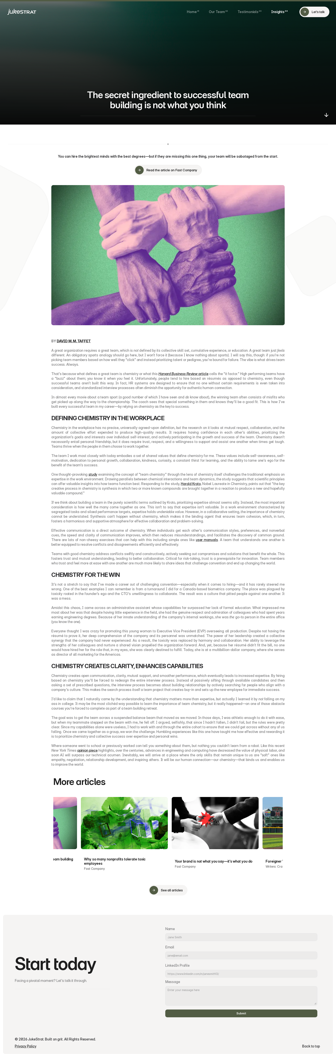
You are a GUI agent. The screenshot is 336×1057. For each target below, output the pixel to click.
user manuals (207, 540)
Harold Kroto (190, 484)
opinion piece (87, 750)
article (183, 374)
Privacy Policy (25, 1046)
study (92, 474)
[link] (193, 12)
